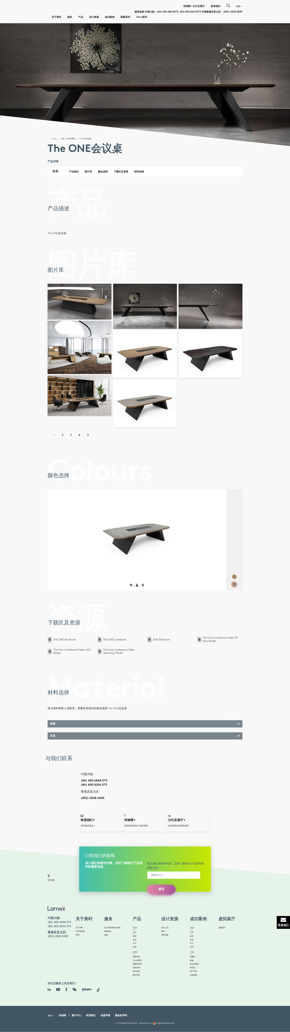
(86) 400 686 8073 (167, 12)
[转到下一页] (90, 435)
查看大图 (80, 292)
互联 (134, 947)
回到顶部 (51, 880)
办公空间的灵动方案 (112, 928)
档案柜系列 (137, 964)
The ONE (69, 369)
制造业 (192, 967)
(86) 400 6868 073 (94, 780)
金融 (191, 960)
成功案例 (109, 17)
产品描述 (74, 172)
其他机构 (193, 975)
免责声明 (105, 1016)
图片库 (88, 172)
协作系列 (136, 971)
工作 (134, 932)
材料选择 (139, 172)
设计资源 (94, 17)
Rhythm (84, 411)
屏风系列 (136, 967)
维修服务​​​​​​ (107, 931)
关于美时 (56, 17)
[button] (239, 6)
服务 (69, 17)
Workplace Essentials (77, 409)
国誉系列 (125, 17)
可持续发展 (80, 931)
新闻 (77, 935)
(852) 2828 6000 (232, 12)
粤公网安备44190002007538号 (165, 1023)
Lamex (54, 139)
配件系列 (136, 975)
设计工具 (165, 928)
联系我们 (216, 6)
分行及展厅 (199, 6)
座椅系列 (136, 957)
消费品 (192, 957)
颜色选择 (103, 172)
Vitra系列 (141, 17)
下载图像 (80, 296)
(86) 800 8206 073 (94, 785)
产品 (80, 17)
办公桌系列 (137, 960)
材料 (163, 931)
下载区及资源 (121, 172)
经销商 (187, 6)
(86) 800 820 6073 (190, 12)
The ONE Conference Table (78, 315)
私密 (134, 936)
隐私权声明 (121, 1016)
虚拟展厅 (222, 928)
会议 (134, 940)
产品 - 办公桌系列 (68, 139)
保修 (106, 935)
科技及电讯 (194, 964)
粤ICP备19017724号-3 (145, 1023)
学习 (134, 943)
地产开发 (193, 971)
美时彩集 (165, 935)
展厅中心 (76, 1016)
